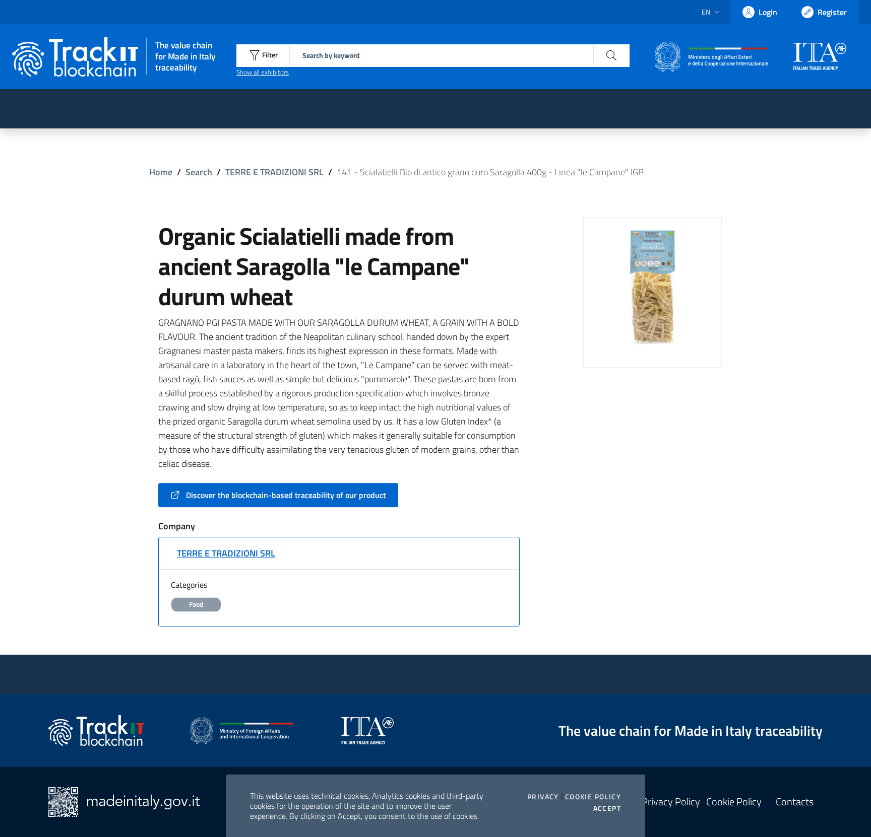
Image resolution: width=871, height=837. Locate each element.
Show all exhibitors (262, 72)
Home (160, 172)
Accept (607, 808)
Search (198, 172)
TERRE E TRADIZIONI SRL (274, 172)
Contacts (795, 801)
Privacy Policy (671, 801)
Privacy (543, 796)
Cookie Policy (593, 796)
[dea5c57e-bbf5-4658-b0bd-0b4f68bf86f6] (652, 285)
